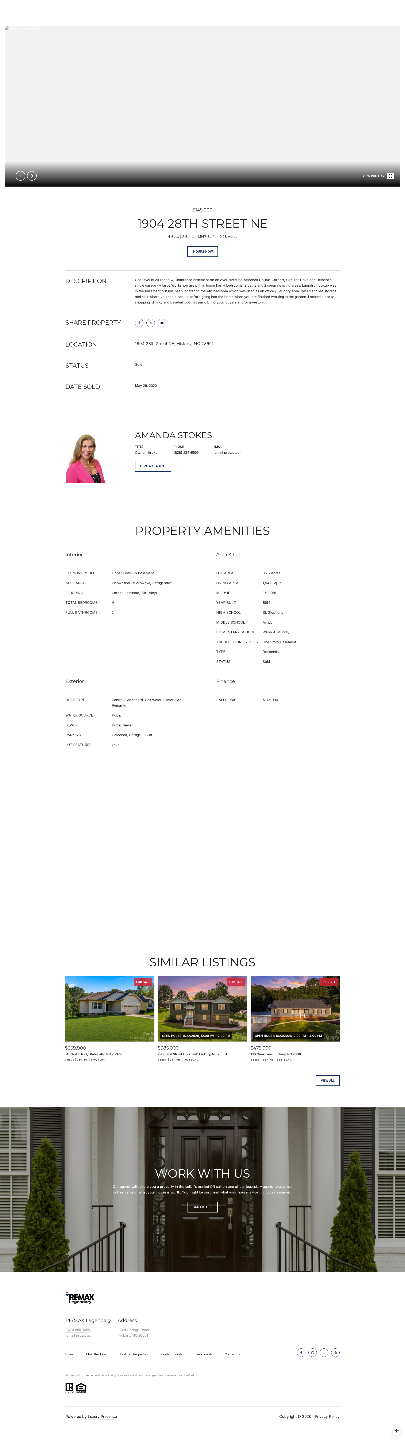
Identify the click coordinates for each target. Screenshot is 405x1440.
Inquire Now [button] (202, 251)
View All (328, 1080)
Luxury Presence (102, 1416)
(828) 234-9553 (186, 452)
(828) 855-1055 (77, 1330)
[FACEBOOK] (301, 1352)
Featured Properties (134, 1354)
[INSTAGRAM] (312, 1352)
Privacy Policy (327, 1416)
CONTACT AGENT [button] (153, 466)
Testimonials (203, 1354)
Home (69, 1354)
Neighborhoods (171, 1354)
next (32, 176)
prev (20, 176)
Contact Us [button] (203, 1207)
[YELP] (335, 1352)
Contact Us (232, 1354)
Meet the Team (96, 1354)
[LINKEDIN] (324, 1352)
